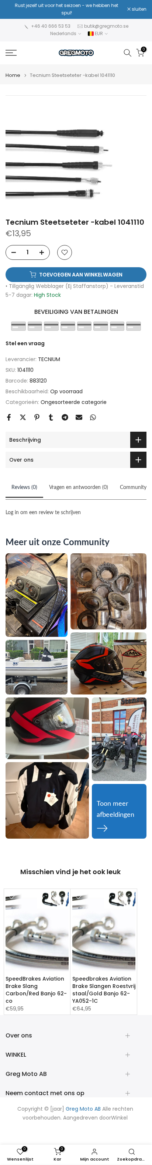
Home (13, 75)
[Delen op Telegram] (65, 417)
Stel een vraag (25, 343)
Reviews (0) (24, 487)
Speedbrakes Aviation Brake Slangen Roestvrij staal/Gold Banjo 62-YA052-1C (103, 989)
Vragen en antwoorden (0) (78, 487)
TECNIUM (49, 359)
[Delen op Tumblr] (51, 417)
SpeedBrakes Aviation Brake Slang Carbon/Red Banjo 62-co (36, 989)
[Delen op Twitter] (23, 417)
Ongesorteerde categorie (74, 402)
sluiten (138, 9)
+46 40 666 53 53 (50, 26)
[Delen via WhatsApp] (93, 417)
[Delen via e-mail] (79, 417)
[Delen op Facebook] (9, 417)
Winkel (119, 1117)
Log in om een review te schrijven (43, 512)
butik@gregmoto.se (106, 26)
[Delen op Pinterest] (37, 417)
